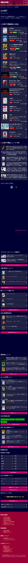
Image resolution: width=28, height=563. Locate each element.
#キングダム (3, 421)
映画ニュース (6, 545)
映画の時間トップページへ (6, 507)
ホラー (16, 483)
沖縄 (15, 468)
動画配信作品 (6, 547)
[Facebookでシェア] (11, 187)
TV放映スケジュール (8, 548)
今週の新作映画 (6, 518)
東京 (2, 455)
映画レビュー (13, 413)
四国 (15, 466)
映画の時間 (3, 7)
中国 (2, 466)
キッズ (16, 481)
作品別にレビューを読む (9, 524)
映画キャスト (10, 7)
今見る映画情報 (6, 550)
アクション (3, 478)
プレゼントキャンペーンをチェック (13, 265)
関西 (2, 458)
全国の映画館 (6, 530)
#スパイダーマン (4, 419)
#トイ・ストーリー (19, 419)
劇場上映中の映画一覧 (13, 310)
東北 (15, 461)
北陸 (15, 463)
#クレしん (12, 419)
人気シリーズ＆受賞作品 (9, 521)
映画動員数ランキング (8, 538)
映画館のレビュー (7, 532)
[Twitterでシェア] (16, 187)
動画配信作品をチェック (13, 332)
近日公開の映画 (6, 520)
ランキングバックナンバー (9, 539)
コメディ (3, 483)
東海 (15, 458)
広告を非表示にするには (20, 230)
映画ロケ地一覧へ (13, 489)
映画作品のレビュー (7, 523)
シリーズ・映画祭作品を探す (14, 424)
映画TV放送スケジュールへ (13, 446)
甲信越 (2, 463)
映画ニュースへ (13, 374)
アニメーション (18, 478)
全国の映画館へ (13, 472)
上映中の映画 (6, 517)
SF (1, 481)
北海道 (2, 461)
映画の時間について (13, 501)
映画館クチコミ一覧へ (13, 487)
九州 (2, 468)
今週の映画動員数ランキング (7, 287)
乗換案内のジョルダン (10, 555)
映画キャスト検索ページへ (6, 504)
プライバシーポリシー (21, 555)
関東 (15, 455)
